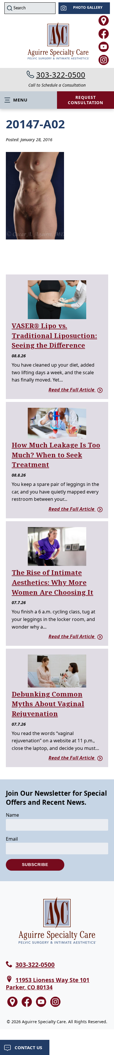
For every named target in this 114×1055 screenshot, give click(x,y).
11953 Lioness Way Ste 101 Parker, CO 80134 (47, 983)
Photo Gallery (87, 7)
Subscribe (35, 864)
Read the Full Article (72, 389)
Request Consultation (85, 100)
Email (12, 839)
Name (12, 815)
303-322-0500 (60, 75)
